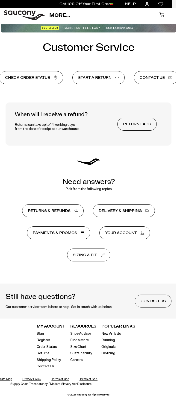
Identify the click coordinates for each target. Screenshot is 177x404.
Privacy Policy (31, 379)
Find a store (79, 340)
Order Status (47, 346)
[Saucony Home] (24, 15)
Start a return (95, 77)
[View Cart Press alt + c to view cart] (161, 15)
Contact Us (45, 366)
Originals (108, 346)
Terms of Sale (88, 379)
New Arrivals (111, 333)
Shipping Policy (49, 360)
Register (43, 340)
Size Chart (78, 346)
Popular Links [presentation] (118, 326)
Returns (43, 353)
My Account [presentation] (51, 326)
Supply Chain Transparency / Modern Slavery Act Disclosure (50, 384)
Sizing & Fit (85, 255)
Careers (76, 360)
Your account (121, 233)
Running (108, 340)
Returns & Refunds (49, 211)
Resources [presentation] (83, 326)
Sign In (42, 333)
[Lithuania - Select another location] (111, 4)
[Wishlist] (160, 4)
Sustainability (81, 353)
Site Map (6, 379)
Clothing (108, 353)
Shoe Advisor (80, 333)
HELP (130, 4)
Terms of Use (60, 379)
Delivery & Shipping (120, 211)
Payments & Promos (55, 233)
